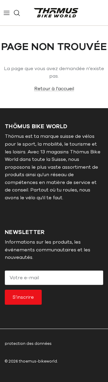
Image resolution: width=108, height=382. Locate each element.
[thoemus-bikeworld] (56, 12)
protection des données (28, 343)
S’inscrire (23, 297)
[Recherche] (19, 12)
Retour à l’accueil (54, 88)
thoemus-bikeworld (38, 361)
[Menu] (6, 12)
